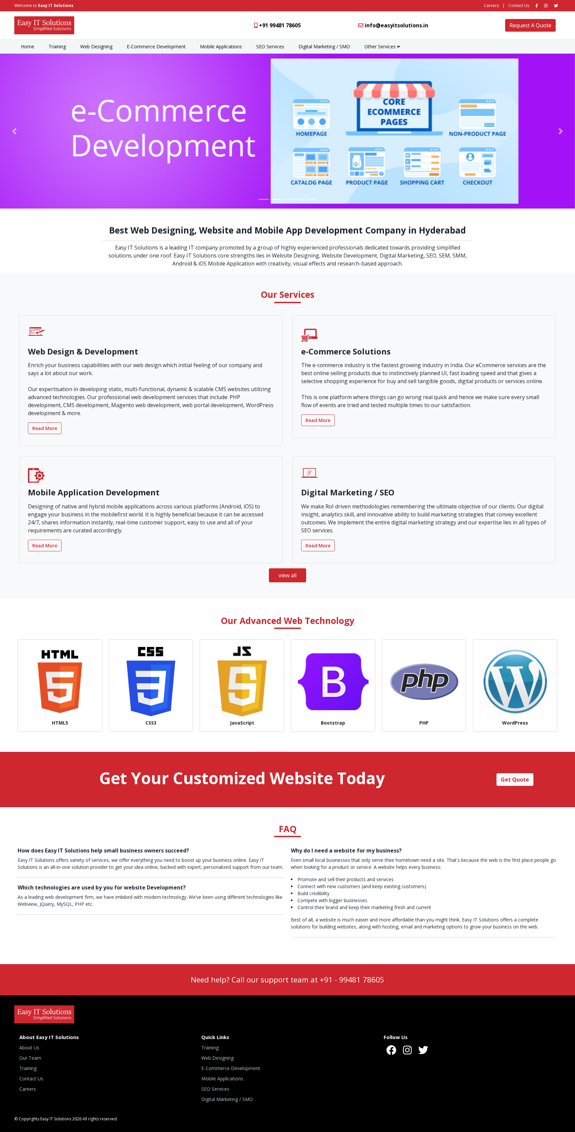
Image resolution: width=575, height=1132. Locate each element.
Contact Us (518, 5)
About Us (29, 1047)
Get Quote (515, 779)
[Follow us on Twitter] (556, 6)
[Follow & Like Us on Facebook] (537, 6)
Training (57, 46)
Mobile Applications (221, 46)
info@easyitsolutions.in (396, 25)
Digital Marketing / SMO (324, 46)
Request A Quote (530, 25)
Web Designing (96, 46)
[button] (14, 131)
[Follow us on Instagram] (545, 6)
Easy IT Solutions (56, 5)
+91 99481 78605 (280, 25)
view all (287, 575)
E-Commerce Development (156, 46)
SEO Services (270, 46)
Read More (44, 428)
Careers (491, 5)
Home (27, 46)
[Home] (44, 24)
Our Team (30, 1058)
